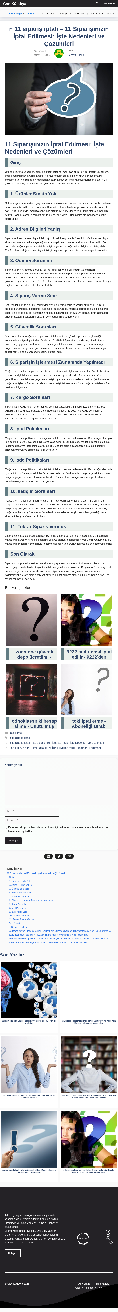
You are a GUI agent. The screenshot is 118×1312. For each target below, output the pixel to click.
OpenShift (23, 1234)
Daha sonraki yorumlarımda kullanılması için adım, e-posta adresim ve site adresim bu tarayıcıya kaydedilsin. (58, 829)
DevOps (41, 1230)
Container (36, 1234)
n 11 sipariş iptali (19, 737)
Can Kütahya (14, 4)
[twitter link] (108, 1236)
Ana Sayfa (84, 1283)
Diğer (20, 13)
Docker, (31, 1230)
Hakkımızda (102, 1283)
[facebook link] (111, 1241)
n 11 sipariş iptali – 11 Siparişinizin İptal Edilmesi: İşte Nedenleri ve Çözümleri (56, 742)
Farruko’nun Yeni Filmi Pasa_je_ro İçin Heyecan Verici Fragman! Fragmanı (55, 747)
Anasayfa (10, 13)
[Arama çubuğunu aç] (97, 3)
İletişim (12, 1253)
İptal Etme (30, 13)
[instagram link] (108, 1232)
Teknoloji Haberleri (47, 1223)
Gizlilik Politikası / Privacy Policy (93, 1287)
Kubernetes (19, 1230)
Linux (46, 1234)
